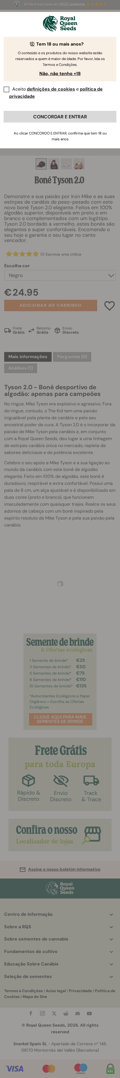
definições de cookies (51, 89)
